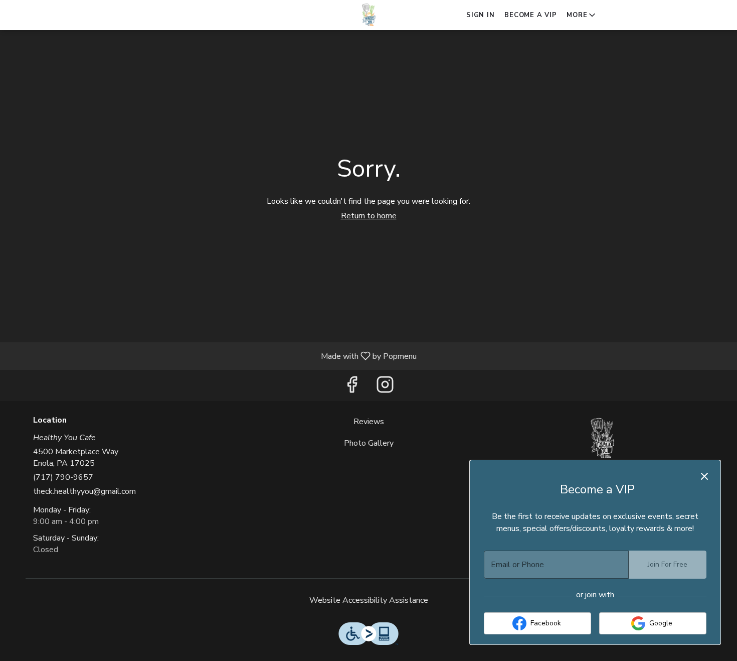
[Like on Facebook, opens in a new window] (352, 388)
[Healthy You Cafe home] (368, 15)
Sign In (480, 15)
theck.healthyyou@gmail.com (84, 491)
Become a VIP (530, 15)
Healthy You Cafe (602, 438)
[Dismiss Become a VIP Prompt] (704, 476)
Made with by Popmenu (212, 355)
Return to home (369, 215)
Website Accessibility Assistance (368, 600)
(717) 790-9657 (63, 477)
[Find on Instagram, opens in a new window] (385, 388)
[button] (582, 15)
